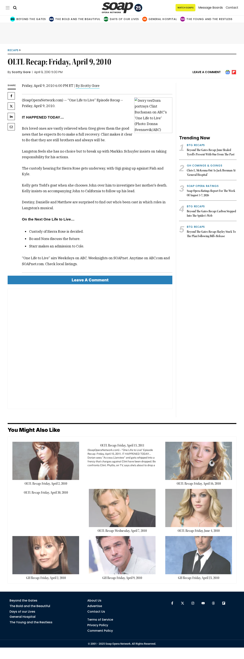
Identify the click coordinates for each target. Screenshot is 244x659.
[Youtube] (203, 603)
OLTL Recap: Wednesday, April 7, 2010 (122, 531)
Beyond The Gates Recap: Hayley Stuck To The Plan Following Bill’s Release (211, 234)
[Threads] (213, 603)
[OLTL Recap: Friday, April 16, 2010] (198, 461)
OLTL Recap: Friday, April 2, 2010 (46, 484)
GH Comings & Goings (204, 165)
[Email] (11, 126)
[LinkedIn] (11, 116)
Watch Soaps (185, 7)
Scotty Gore (21, 72)
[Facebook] (11, 95)
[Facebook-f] (172, 603)
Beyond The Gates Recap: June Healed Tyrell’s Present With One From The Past (210, 152)
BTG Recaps (196, 145)
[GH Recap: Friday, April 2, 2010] (45, 555)
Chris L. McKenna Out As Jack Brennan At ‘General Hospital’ (211, 173)
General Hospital (162, 19)
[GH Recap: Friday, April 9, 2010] (122, 555)
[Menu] (8, 7)
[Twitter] (11, 106)
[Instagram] (193, 603)
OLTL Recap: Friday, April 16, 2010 (199, 484)
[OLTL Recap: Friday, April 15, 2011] (122, 457)
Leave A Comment (207, 72)
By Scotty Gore (88, 85)
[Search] (15, 7)
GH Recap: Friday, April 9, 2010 (122, 578)
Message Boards (210, 7)
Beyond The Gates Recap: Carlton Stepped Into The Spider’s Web (211, 214)
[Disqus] (90, 350)
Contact (232, 7)
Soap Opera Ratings (203, 186)
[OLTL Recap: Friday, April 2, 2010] (45, 461)
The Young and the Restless (209, 19)
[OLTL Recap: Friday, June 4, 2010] (198, 508)
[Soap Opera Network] (122, 7)
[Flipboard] (224, 603)
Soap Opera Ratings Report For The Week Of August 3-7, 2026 (211, 193)
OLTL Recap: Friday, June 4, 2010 (199, 531)
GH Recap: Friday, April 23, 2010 (198, 578)
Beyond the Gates (31, 19)
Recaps (13, 50)
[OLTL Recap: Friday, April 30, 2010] (46, 494)
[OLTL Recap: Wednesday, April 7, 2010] (122, 508)
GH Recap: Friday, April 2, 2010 (46, 578)
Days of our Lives (124, 19)
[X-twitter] (182, 603)
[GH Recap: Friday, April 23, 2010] (198, 555)
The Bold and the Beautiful (77, 19)
